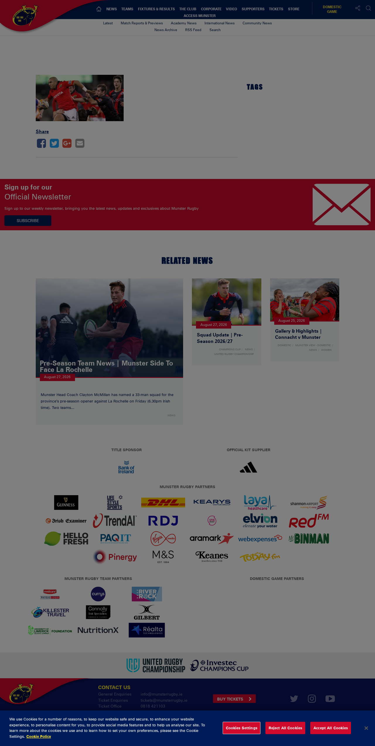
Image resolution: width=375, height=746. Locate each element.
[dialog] (187, 728)
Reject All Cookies (285, 727)
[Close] (366, 728)
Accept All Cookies (330, 727)
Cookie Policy (38, 736)
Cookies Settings (241, 727)
